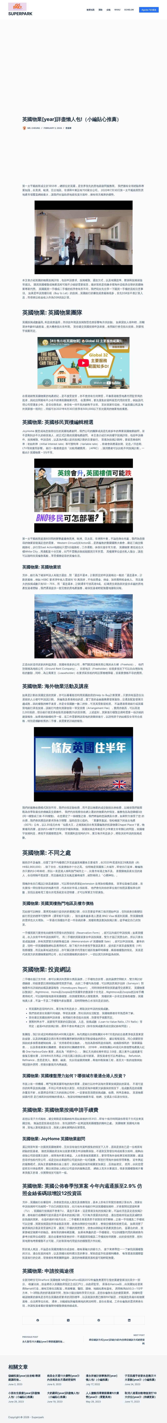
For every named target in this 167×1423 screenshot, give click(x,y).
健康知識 (90, 9)
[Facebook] (38, 1320)
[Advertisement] (83, 62)
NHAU (117, 9)
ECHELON (129, 9)
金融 (108, 9)
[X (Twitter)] (68, 1320)
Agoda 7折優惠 (149, 9)
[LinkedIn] (129, 1320)
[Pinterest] (99, 1320)
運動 (100, 9)
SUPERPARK (20, 13)
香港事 (68, 128)
